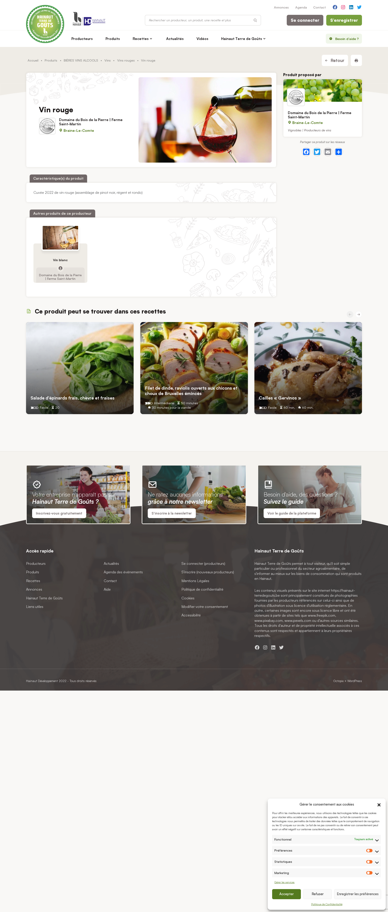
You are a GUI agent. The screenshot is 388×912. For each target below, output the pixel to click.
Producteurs (82, 38)
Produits (113, 38)
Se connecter (305, 20)
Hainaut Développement (42, 681)
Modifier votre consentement (204, 606)
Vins (107, 60)
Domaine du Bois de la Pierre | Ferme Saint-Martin (60, 276)
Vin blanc (60, 260)
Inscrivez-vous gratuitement (59, 513)
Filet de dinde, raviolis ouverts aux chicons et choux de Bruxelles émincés (191, 390)
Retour (336, 60)
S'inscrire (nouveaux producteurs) (207, 572)
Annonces (281, 7)
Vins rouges (126, 60)
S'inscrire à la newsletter (172, 513)
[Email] (327, 152)
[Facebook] (306, 152)
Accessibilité (191, 615)
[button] (379, 804)
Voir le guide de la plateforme (291, 513)
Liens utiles (34, 606)
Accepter (286, 894)
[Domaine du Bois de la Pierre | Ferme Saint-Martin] (322, 90)
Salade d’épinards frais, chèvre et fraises (73, 397)
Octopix (338, 681)
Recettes (141, 38)
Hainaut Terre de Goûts (241, 38)
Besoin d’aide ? (347, 39)
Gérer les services (284, 882)
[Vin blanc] (60, 238)
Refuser (318, 894)
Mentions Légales (195, 581)
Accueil (33, 60)
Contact (319, 7)
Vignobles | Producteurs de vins (309, 130)
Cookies (187, 598)
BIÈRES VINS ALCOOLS (81, 60)
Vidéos (202, 38)
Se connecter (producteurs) (203, 563)
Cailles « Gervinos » (280, 397)
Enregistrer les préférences (358, 894)
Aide (107, 589)
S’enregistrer (344, 20)
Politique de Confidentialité (326, 904)
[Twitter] (317, 152)
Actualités (175, 38)
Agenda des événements (123, 572)
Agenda (301, 7)
